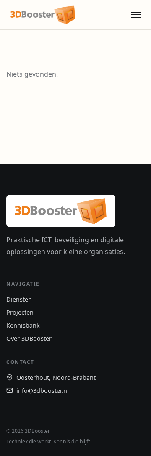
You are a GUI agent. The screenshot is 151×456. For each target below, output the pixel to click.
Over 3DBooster (29, 338)
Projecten (20, 312)
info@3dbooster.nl (42, 391)
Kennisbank (23, 325)
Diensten (19, 299)
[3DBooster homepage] (43, 14)
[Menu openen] (136, 15)
